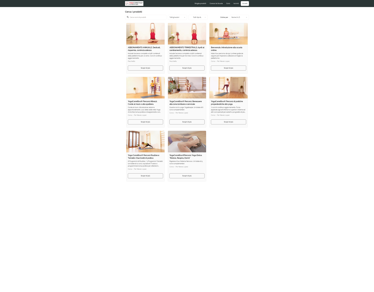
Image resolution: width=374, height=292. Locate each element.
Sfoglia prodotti (200, 3)
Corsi (228, 3)
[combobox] (177, 17)
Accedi (244, 3)
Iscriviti (236, 3)
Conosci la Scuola (216, 3)
